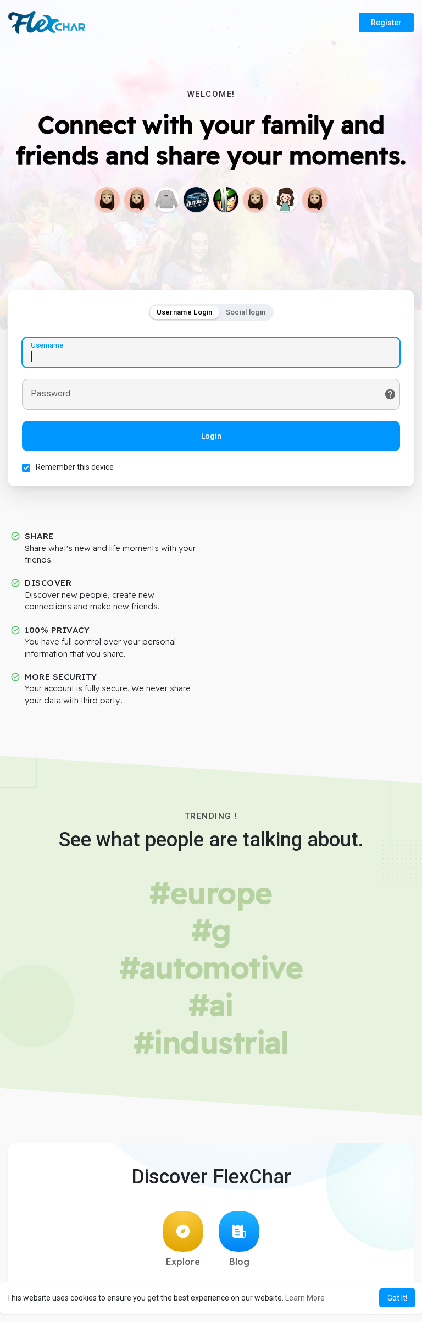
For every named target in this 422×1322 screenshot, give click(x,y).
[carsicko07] (107, 199)
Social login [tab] (246, 312)
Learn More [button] (305, 1297)
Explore (183, 1261)
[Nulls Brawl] (225, 199)
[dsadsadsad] (136, 199)
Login (211, 436)
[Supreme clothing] (166, 199)
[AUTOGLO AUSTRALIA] (196, 199)
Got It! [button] (397, 1297)
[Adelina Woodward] (314, 199)
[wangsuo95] (285, 199)
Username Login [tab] (185, 312)
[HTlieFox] (255, 199)
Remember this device (75, 466)
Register (386, 22)
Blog (239, 1261)
